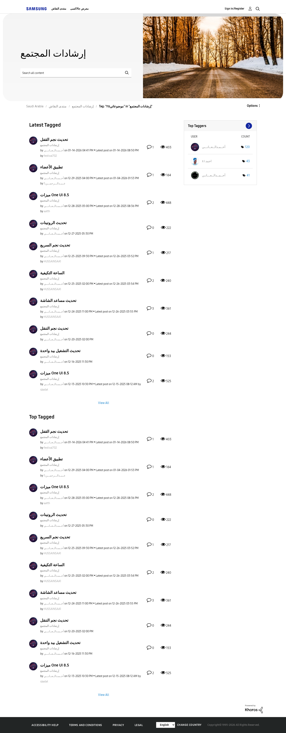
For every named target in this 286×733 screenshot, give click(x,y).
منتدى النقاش (58, 8)
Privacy (118, 725)
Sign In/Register (234, 8)
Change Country (189, 725)
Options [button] (252, 106)
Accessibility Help (45, 725)
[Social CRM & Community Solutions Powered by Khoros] (254, 709)
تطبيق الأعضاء (51, 167)
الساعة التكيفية (52, 273)
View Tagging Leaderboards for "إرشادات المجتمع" (220, 126)
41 (248, 175)
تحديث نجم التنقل (54, 328)
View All (103, 403)
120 (247, 147)
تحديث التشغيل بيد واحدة (60, 350)
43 (248, 161)
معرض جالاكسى (79, 8)
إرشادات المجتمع (49, 145)
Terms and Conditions (85, 725)
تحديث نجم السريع (55, 245)
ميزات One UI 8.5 (54, 195)
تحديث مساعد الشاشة (58, 300)
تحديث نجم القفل (54, 139)
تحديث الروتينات (53, 222)
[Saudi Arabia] (36, 9)
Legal (139, 725)
